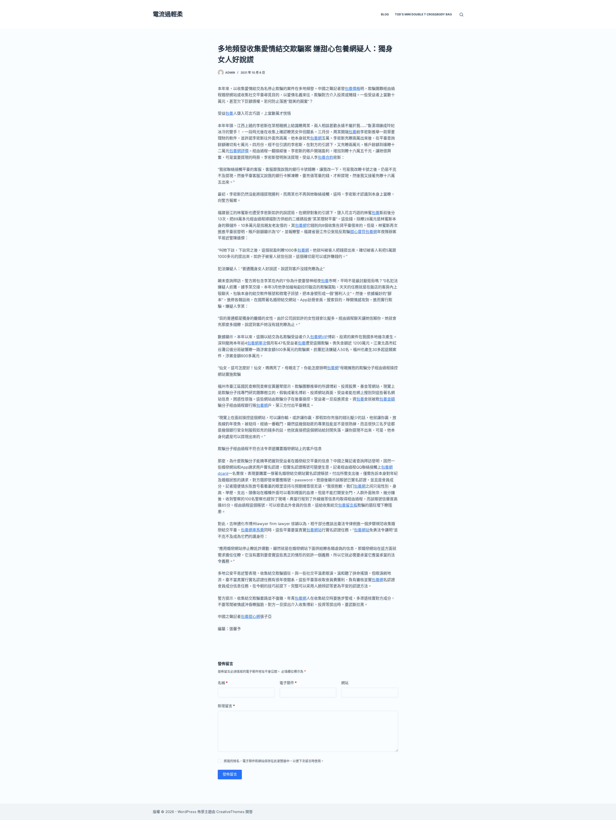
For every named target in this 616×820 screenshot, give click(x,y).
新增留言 (226, 706)
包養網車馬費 (252, 530)
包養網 (316, 138)
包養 (229, 113)
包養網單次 (256, 343)
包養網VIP (319, 336)
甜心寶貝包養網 (363, 231)
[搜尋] (461, 14)
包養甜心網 (250, 616)
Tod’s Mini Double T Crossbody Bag (423, 14)
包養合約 (325, 157)
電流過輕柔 (168, 14)
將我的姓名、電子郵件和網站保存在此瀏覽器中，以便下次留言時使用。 (274, 761)
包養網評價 (239, 150)
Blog (385, 14)
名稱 (223, 682)
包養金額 (387, 399)
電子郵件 (288, 682)
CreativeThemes (230, 811)
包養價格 (352, 88)
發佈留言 (230, 774)
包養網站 (314, 530)
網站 (344, 682)
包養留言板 (347, 505)
